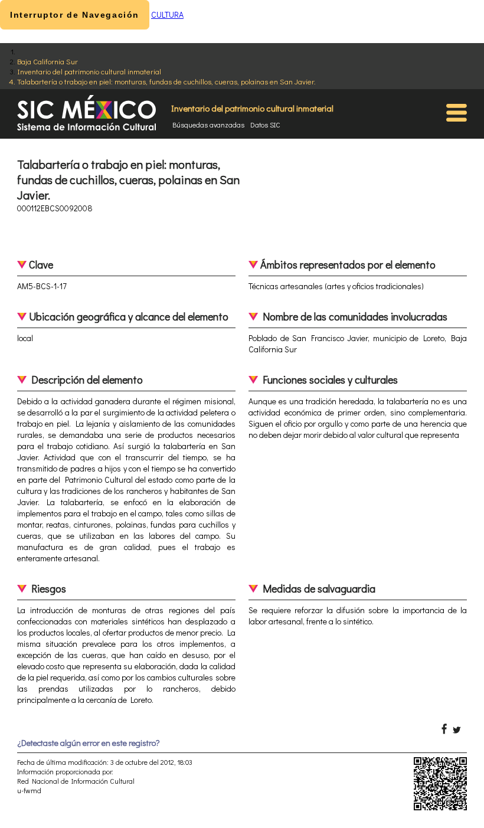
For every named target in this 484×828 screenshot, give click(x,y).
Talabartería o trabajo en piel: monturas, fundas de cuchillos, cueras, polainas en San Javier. (166, 81)
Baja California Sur (47, 61)
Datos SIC (265, 124)
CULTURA (167, 14)
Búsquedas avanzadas (208, 124)
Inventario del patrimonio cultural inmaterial (89, 71)
